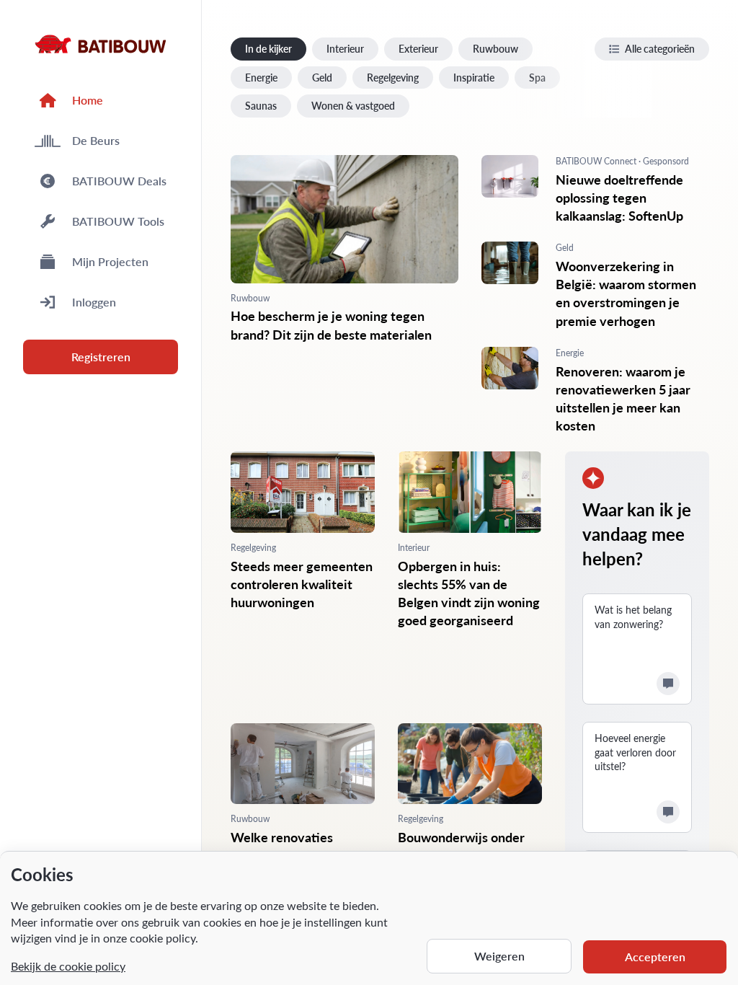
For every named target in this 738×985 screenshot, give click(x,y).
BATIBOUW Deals (119, 180)
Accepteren (655, 956)
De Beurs (96, 140)
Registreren (100, 356)
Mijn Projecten (110, 261)
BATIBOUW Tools (118, 221)
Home (87, 100)
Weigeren (499, 956)
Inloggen (94, 301)
